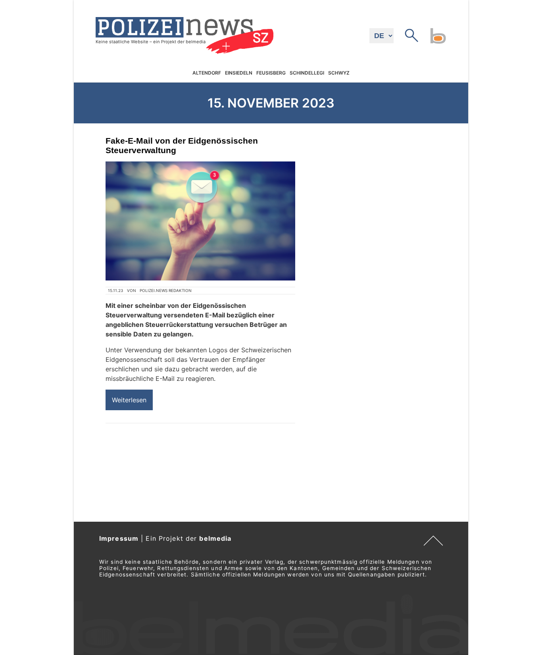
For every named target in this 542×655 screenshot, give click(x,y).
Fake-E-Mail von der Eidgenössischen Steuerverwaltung (182, 145)
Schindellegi (307, 73)
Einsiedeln (238, 73)
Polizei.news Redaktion (166, 290)
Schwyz (339, 73)
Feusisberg (271, 73)
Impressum (118, 538)
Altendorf (206, 73)
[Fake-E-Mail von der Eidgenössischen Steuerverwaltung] (200, 220)
